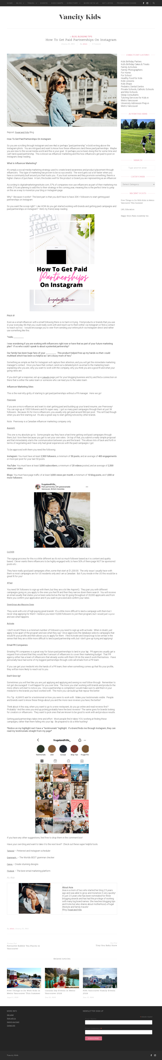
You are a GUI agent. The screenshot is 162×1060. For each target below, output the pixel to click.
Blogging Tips (85, 36)
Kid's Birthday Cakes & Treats (135, 64)
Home (10, 3)
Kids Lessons (127, 81)
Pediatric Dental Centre (132, 86)
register (111, 614)
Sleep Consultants (130, 95)
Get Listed (107, 3)
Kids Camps (57, 3)
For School (126, 75)
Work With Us (91, 3)
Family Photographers (132, 70)
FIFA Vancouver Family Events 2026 (99, 992)
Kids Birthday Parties (131, 61)
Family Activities (129, 67)
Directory (72, 3)
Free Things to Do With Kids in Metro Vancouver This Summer (23, 992)
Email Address (93, 1028)
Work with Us (11, 1018)
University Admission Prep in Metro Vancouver (135, 104)
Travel (31, 3)
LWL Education (127, 209)
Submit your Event (13, 1022)
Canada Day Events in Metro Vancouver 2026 (60, 992)
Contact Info (11, 1026)
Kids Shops (126, 83)
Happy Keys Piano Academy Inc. (135, 216)
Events (44, 3)
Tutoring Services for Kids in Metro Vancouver (135, 99)
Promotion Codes (126, 3)
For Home (126, 72)
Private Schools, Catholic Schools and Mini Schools (137, 90)
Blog (19, 3)
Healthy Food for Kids (131, 78)
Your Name (90, 1019)
